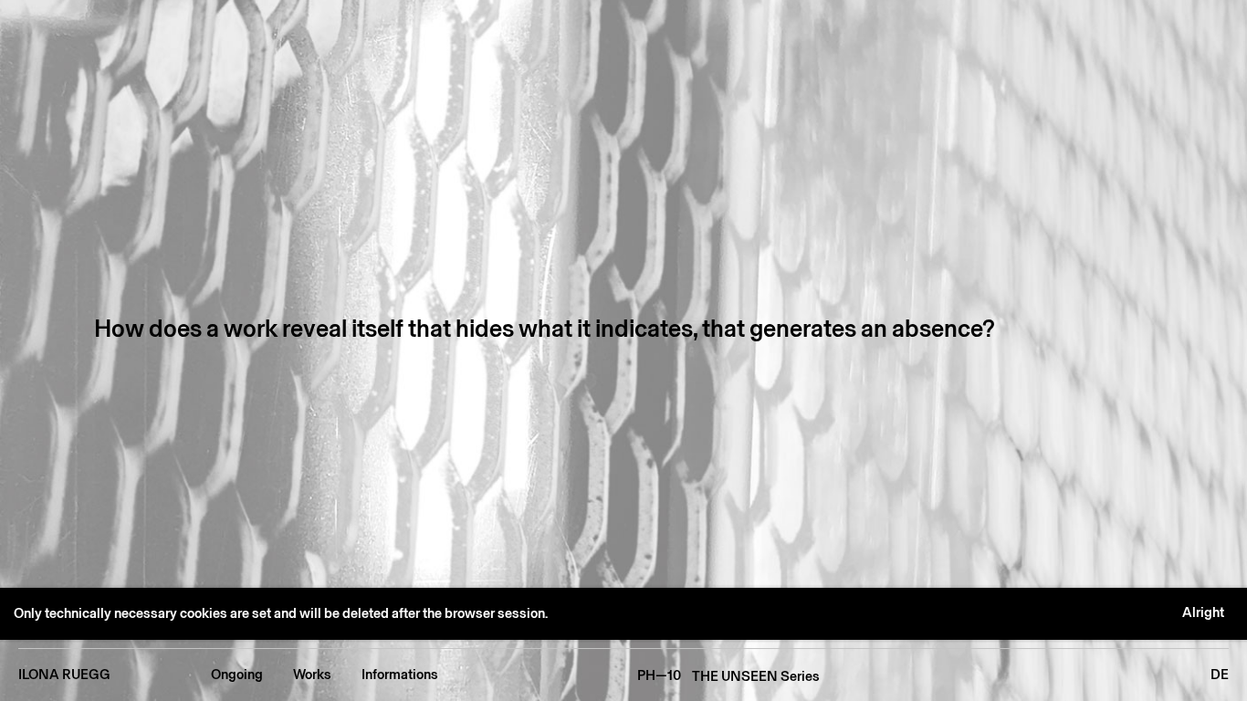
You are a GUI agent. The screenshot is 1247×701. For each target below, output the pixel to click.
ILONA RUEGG (64, 674)
